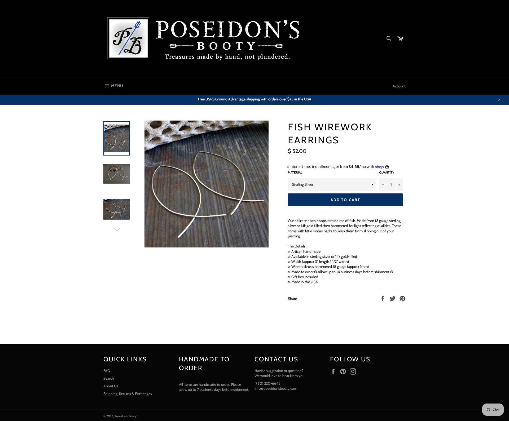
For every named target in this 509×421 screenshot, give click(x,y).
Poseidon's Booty (125, 416)
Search (108, 378)
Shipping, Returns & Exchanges (127, 393)
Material (295, 172)
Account (399, 86)
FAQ (106, 370)
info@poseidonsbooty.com (275, 388)
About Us (110, 386)
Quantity (386, 172)
